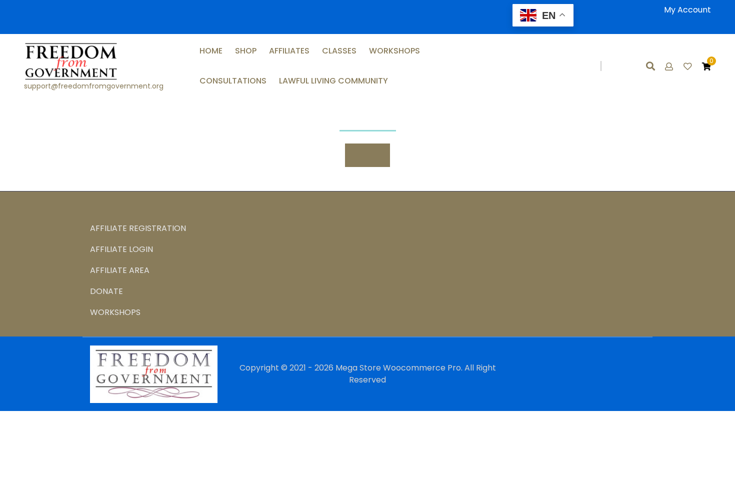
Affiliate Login (121, 249)
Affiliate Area (120, 270)
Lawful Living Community (333, 80)
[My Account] (670, 66)
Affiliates (289, 50)
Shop (245, 50)
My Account (687, 10)
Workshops (394, 50)
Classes (339, 50)
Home (211, 50)
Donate (106, 291)
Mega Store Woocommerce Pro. (399, 368)
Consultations (233, 80)
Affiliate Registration (138, 228)
